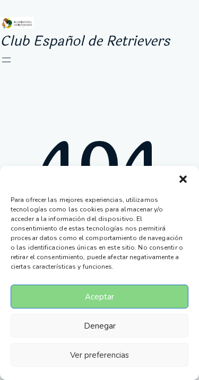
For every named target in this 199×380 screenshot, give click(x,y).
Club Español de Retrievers (85, 41)
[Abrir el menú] (6, 60)
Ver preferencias (99, 355)
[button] (183, 179)
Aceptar (99, 296)
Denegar (100, 326)
